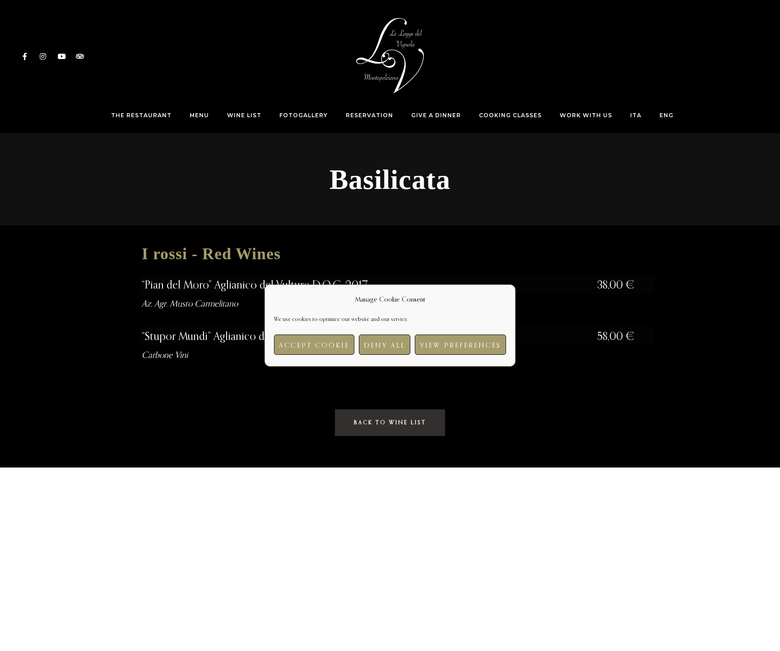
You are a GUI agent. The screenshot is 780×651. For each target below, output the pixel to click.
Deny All (384, 345)
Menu (199, 115)
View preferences (460, 345)
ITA (635, 115)
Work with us (586, 115)
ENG (666, 115)
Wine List (244, 115)
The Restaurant (141, 115)
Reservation (369, 115)
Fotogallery (303, 115)
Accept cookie (314, 345)
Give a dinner (436, 115)
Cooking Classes (510, 115)
